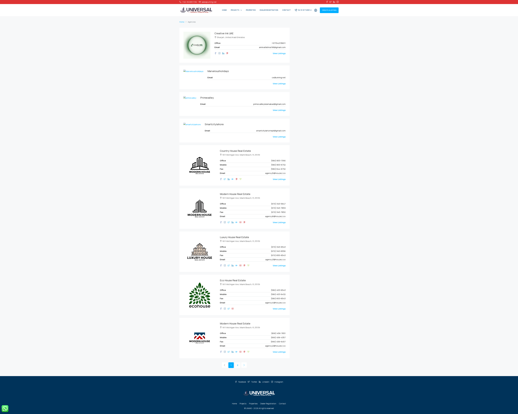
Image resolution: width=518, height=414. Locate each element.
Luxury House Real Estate (234, 237)
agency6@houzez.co (275, 216)
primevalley (207, 97)
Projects (235, 10)
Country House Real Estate (235, 150)
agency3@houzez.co (275, 259)
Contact (286, 10)
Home (224, 10)
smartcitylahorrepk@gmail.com (271, 130)
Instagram (278, 382)
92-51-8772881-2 (304, 10)
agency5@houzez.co (275, 173)
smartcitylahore (214, 124)
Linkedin (266, 382)
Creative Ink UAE (224, 33)
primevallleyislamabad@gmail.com (269, 104)
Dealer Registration (269, 10)
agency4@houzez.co (275, 302)
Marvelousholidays (218, 71)
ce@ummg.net (279, 77)
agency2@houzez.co (275, 345)
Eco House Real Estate (233, 280)
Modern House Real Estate (235, 194)
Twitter (254, 382)
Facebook (242, 382)
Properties (251, 10)
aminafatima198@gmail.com (272, 47)
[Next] (244, 365)
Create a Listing (329, 10)
